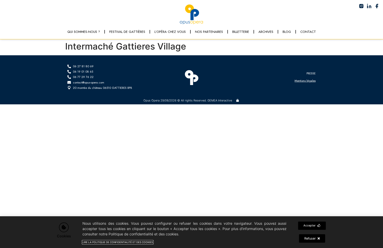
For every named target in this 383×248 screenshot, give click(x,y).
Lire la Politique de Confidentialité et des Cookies (117, 242)
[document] (191, 124)
